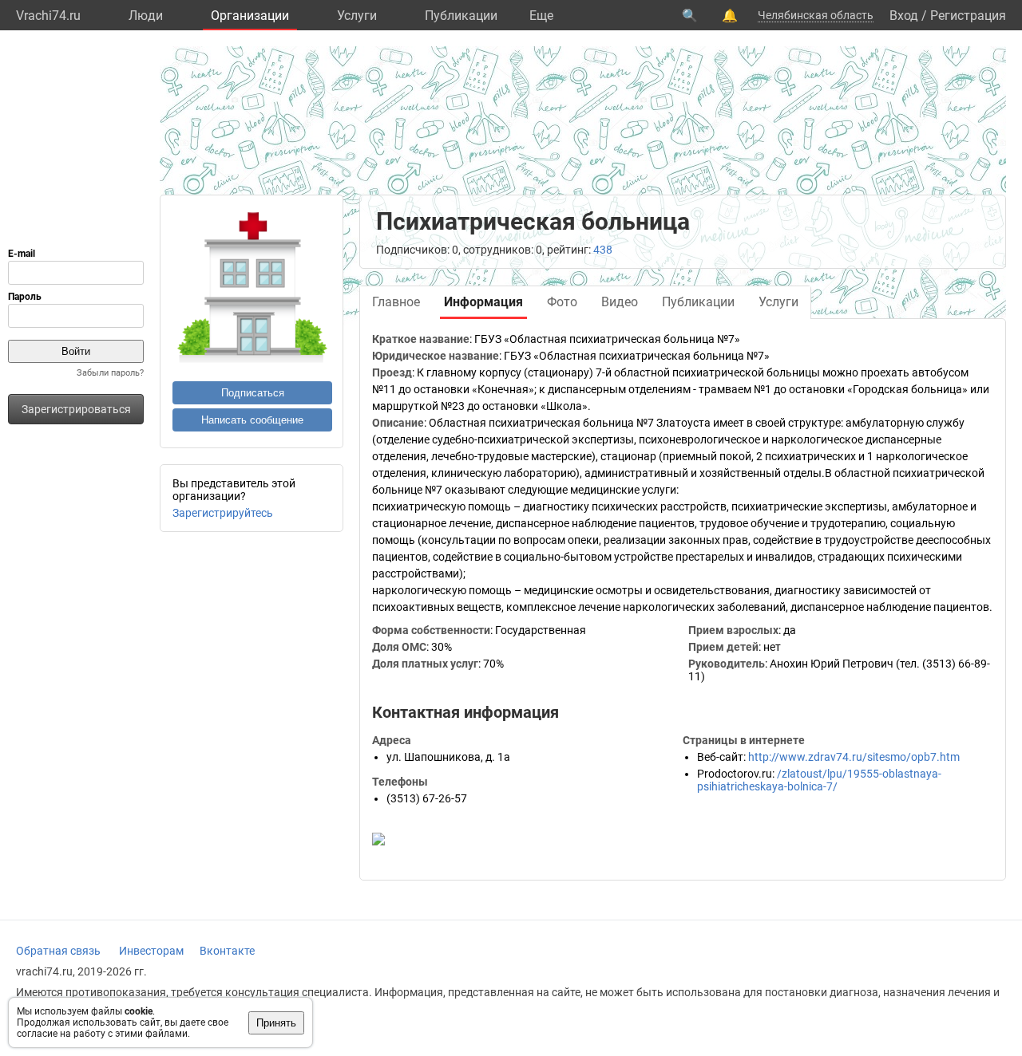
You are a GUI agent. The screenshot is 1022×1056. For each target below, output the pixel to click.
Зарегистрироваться (76, 409)
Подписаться (252, 393)
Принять (276, 1023)
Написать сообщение (252, 420)
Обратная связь (58, 950)
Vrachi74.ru (48, 15)
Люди (146, 15)
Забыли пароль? (110, 373)
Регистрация (968, 15)
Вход (903, 15)
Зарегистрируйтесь (222, 512)
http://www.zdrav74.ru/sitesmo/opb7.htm (854, 757)
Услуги (357, 15)
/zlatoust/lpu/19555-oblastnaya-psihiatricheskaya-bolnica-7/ (819, 780)
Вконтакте (227, 950)
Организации (250, 15)
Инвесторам (151, 950)
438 (602, 249)
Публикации (461, 15)
